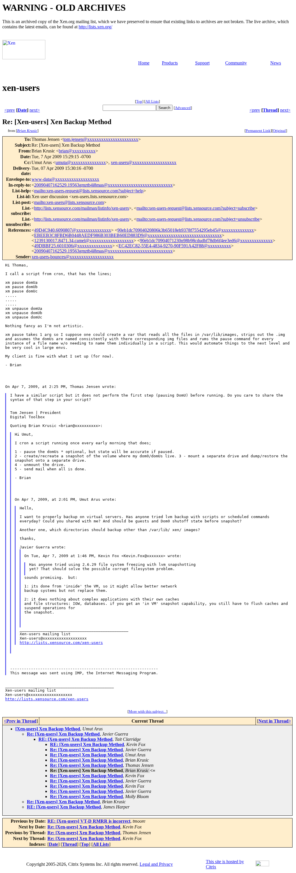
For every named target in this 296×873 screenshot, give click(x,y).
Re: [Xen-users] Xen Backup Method (63, 734)
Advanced (183, 108)
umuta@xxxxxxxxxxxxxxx (81, 162)
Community (236, 62)
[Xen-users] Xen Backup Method (47, 728)
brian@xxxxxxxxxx (77, 150)
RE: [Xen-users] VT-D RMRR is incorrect (88, 821)
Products (170, 62)
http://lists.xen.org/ (95, 26)
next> (34, 110)
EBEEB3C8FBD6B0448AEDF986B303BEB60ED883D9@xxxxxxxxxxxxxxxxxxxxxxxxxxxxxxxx (128, 235)
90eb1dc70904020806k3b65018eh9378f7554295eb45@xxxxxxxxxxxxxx (185, 230)
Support (202, 62)
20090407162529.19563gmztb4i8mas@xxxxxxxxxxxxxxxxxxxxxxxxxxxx (103, 185)
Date (22, 110)
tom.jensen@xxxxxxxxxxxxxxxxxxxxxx (100, 139)
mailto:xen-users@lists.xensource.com (69, 202)
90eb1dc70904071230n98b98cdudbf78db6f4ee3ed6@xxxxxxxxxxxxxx (206, 240)
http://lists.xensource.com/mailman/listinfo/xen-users (81, 208)
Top (139, 101)
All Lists (152, 101)
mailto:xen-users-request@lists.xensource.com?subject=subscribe (195, 208)
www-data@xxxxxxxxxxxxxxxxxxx (65, 179)
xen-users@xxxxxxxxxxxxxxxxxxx (143, 162)
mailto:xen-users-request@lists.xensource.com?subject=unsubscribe (198, 219)
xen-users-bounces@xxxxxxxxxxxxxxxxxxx (73, 256)
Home (143, 62)
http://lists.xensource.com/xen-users (61, 642)
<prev (9, 110)
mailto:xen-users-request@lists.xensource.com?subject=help (88, 190)
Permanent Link (258, 130)
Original (279, 130)
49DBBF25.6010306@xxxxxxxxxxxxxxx (73, 245)
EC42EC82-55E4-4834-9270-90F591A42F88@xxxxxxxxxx (175, 245)
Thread (270, 110)
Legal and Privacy (156, 864)
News (275, 62)
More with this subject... (147, 711)
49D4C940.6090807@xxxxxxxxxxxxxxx (72, 230)
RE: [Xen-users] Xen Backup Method (75, 739)
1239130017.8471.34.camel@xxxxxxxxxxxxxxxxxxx (84, 240)
